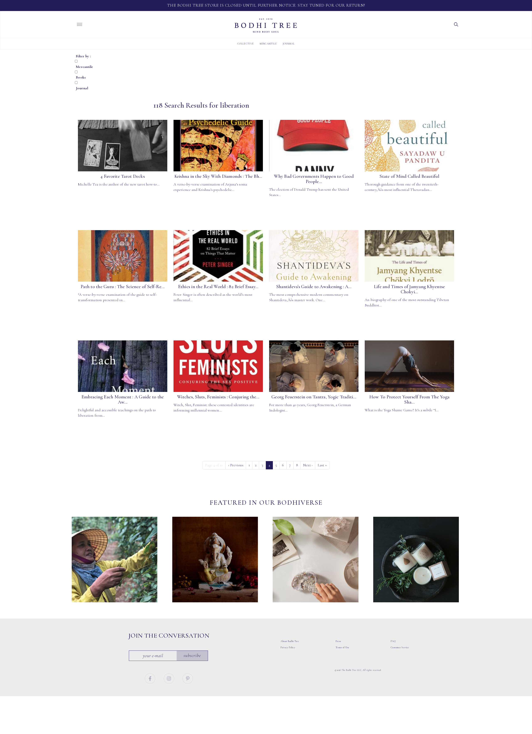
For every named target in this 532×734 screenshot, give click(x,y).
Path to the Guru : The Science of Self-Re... (123, 287)
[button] (456, 24)
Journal (289, 43)
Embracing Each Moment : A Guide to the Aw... (122, 399)
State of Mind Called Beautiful (409, 176)
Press (338, 641)
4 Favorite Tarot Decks (122, 176)
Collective (245, 43)
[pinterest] (187, 678)
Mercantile (268, 43)
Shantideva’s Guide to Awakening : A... (314, 287)
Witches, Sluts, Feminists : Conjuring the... (218, 397)
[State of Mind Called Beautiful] (409, 145)
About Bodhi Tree (290, 641)
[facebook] (150, 678)
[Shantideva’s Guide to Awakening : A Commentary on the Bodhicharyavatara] (313, 256)
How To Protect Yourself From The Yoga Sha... (409, 399)
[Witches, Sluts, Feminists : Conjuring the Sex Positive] (218, 366)
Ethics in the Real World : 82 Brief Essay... (218, 287)
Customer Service (400, 647)
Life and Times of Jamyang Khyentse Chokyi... (409, 289)
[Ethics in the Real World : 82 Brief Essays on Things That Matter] (218, 256)
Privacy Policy (288, 647)
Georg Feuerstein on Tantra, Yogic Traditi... (313, 397)
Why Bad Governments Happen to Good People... (314, 178)
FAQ (393, 641)
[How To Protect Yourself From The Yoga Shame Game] (409, 366)
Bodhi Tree (266, 25)
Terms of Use (342, 647)
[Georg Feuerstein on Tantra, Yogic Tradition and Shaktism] (313, 366)
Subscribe (192, 655)
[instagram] (169, 678)
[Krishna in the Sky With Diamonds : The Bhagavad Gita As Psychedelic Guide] (218, 145)
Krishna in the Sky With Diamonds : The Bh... (218, 176)
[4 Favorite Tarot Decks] (122, 145)
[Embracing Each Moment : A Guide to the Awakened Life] (122, 366)
